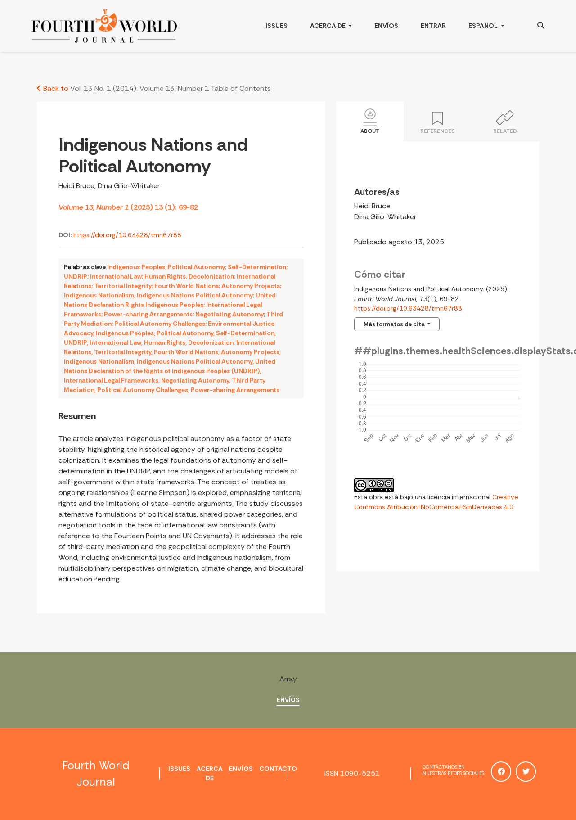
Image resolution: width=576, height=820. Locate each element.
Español (492, 25)
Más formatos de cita (395, 324)
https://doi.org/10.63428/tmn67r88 (127, 235)
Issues (277, 26)
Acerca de (328, 26)
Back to (54, 88)
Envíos (386, 26)
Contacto (278, 769)
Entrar (433, 26)
